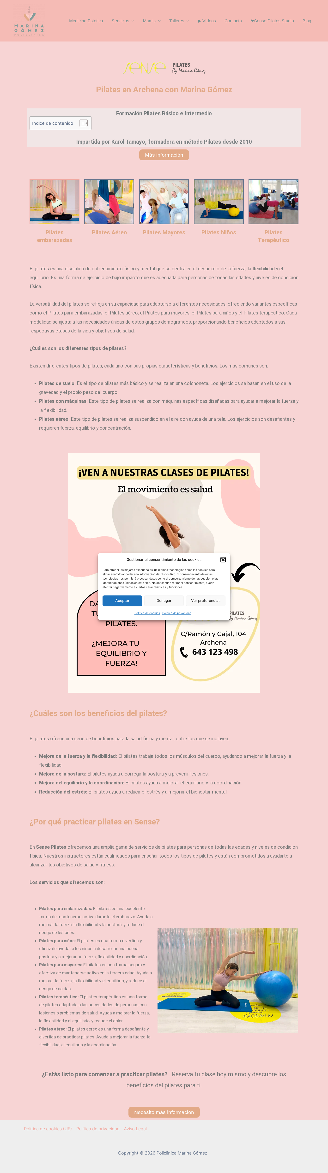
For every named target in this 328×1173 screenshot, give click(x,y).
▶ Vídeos (207, 20)
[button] (223, 559)
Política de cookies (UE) (48, 1128)
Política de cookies (147, 613)
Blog (307, 20)
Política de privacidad (176, 613)
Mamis (149, 20)
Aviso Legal (135, 1128)
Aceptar (122, 600)
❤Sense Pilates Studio (272, 20)
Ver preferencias (205, 600)
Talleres (176, 20)
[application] (131, 21)
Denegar (164, 600)
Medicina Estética (86, 20)
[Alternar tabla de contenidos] (81, 123)
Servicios (120, 20)
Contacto (233, 20)
